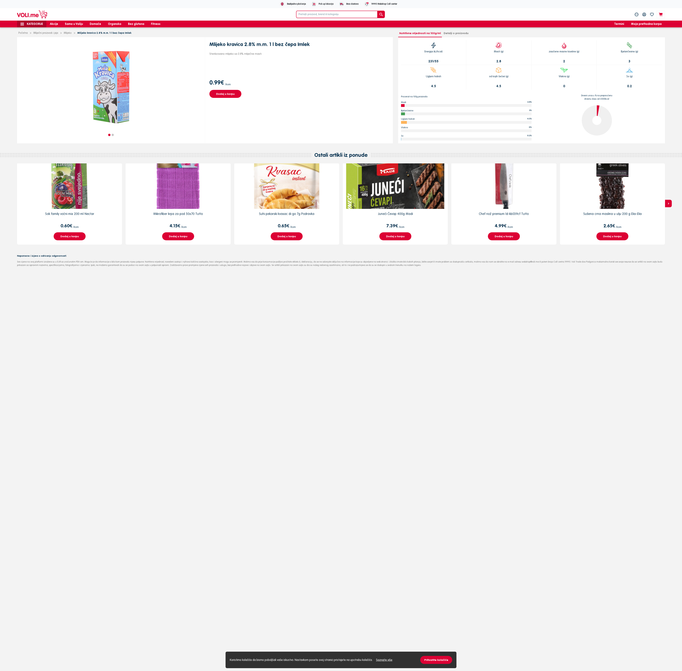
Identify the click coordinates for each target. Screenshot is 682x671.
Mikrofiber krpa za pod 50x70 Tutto (178, 214)
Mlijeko (68, 32)
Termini (619, 23)
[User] (644, 14)
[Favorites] (652, 14)
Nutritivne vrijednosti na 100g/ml (420, 33)
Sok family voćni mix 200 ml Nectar (69, 214)
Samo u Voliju (74, 23)
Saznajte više (384, 659)
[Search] (381, 14)
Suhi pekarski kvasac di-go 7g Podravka (286, 214)
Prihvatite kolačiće (436, 659)
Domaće (95, 23)
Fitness (155, 23)
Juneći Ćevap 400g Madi (395, 214)
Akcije (54, 23)
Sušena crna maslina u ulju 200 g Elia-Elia (612, 214)
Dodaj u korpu (225, 93)
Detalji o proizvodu (456, 33)
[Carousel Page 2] (113, 135)
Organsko (114, 23)
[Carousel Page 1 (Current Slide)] (109, 135)
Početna (23, 32)
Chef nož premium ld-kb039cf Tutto (504, 214)
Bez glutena (136, 23)
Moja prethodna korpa (646, 23)
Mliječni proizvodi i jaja (45, 32)
